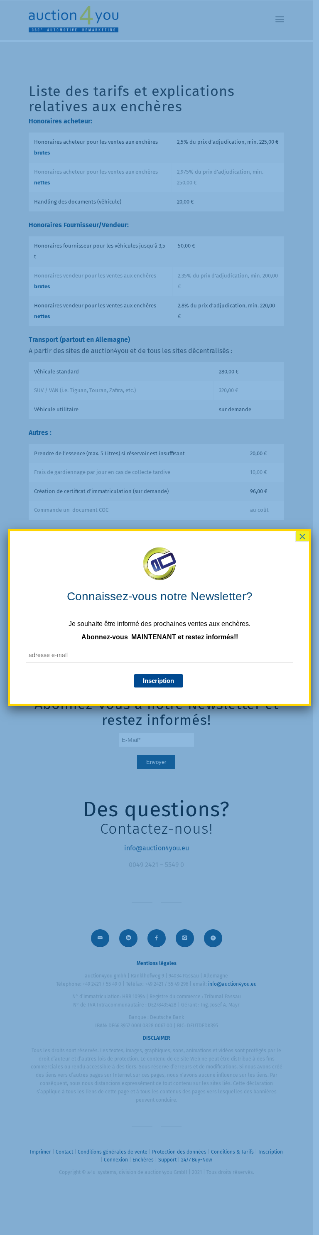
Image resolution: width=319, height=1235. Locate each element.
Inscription (158, 680)
